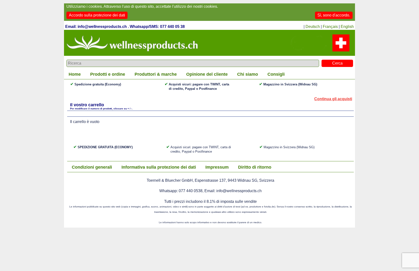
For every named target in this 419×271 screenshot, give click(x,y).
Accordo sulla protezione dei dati (97, 15)
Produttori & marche (156, 74)
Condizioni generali (92, 167)
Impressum (217, 167)
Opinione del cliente (207, 74)
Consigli (276, 74)
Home (75, 74)
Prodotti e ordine (107, 74)
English (347, 27)
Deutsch (313, 27)
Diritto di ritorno (254, 167)
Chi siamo (247, 74)
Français (330, 27)
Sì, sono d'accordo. (333, 15)
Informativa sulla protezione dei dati (158, 167)
